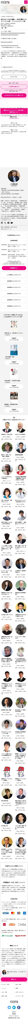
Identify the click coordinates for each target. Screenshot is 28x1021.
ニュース (4, 988)
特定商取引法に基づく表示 (14, 1017)
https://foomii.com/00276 (7, 42)
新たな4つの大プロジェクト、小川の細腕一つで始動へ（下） (17, 245)
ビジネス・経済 (5, 984)
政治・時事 (18, 984)
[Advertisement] (14, 151)
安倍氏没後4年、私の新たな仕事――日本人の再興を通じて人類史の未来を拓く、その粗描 (17, 256)
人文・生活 (4, 992)
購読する (13, 979)
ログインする (13, 76)
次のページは (13, 124)
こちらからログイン (14, 118)
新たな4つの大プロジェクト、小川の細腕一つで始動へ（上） (17, 250)
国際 (17, 988)
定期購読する (13, 268)
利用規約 (14, 1013)
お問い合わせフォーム (6, 229)
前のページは (13, 131)
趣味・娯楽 (4, 996)
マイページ (10, 956)
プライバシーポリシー (14, 1015)
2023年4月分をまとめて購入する (13, 95)
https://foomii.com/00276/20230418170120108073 (13, 33)
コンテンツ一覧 (19, 996)
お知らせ (14, 1011)
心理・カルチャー (20, 992)
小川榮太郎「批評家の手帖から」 (8, 16)
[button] (26, 2)
